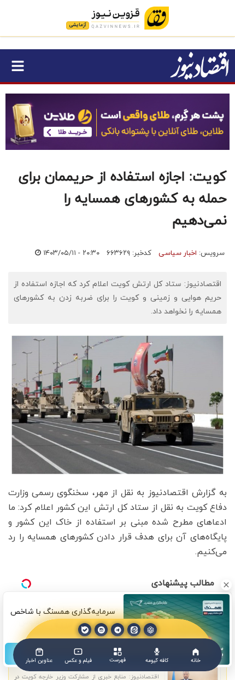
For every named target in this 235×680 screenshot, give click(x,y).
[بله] (84, 629)
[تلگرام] (117, 629)
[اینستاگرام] (101, 629)
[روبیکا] (150, 629)
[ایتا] (133, 629)
